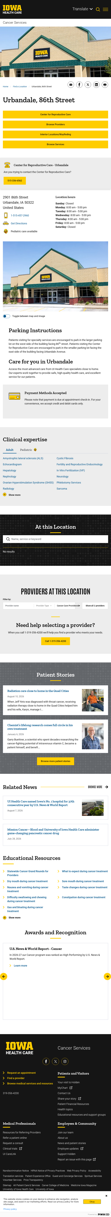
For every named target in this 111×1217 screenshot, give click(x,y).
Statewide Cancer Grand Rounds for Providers (27, 873)
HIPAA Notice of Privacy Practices (48, 1170)
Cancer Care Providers (66, 606)
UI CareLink (9, 1153)
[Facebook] (46, 1061)
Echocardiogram (12, 464)
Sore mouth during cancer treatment (83, 881)
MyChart (63, 1087)
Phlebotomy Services (69, 482)
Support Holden (66, 1153)
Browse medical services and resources (30, 1083)
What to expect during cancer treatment (85, 871)
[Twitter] (55, 1061)
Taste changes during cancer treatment (84, 887)
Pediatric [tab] (26, 450)
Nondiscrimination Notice (16, 1170)
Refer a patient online (15, 1137)
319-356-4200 (11, 1093)
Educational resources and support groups (82, 1114)
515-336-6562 (15, 180)
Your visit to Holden (69, 1082)
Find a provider (15, 1078)
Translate (80, 9)
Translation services (13, 1176)
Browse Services (55, 144)
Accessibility (94, 1170)
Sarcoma (62, 488)
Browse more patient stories (55, 761)
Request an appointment (21, 1072)
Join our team (65, 1132)
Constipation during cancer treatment (83, 897)
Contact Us (64, 1093)
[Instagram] (65, 1061)
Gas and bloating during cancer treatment (25, 909)
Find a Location (20, 86)
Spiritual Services (93, 1176)
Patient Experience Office (37, 1176)
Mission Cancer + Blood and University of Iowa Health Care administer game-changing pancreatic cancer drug (53, 831)
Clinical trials (10, 1148)
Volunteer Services (12, 1180)
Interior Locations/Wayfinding (55, 134)
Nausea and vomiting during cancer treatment (27, 889)
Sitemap (7, 1185)
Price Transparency (33, 1180)
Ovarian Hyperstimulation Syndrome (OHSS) (28, 482)
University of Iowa (45, 1189)
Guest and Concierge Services (67, 1176)
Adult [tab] (9, 450)
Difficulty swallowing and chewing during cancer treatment (26, 899)
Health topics (65, 1109)
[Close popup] (106, 1196)
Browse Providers (55, 124)
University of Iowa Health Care (18, 1189)
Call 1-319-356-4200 (55, 641)
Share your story (67, 1098)
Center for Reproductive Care (55, 114)
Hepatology (9, 470)
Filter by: (7, 599)
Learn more (20, 965)
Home (5, 86)
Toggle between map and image (28, 316)
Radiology (8, 488)
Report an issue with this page (75, 1159)
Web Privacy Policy (76, 1170)
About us (63, 1137)
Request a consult (13, 1143)
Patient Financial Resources (73, 1103)
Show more (15, 495)
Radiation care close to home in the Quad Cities (38, 691)
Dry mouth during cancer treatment (27, 881)
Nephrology (9, 476)
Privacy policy (10, 1209)
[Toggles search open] (99, 9)
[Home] (14, 9)
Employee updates (68, 1148)
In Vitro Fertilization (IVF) (71, 470)
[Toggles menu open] (105, 9)
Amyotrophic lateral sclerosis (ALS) (23, 458)
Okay (92, 1201)
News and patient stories (72, 1143)
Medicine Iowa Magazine (83, 1185)
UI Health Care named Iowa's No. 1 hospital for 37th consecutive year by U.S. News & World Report (40, 803)
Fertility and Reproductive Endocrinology (80, 464)
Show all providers (95, 606)
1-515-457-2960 (20, 215)
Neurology (63, 476)
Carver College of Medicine (55, 1185)
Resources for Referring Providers (22, 1132)
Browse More (95, 787)
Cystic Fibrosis (65, 458)
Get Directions (19, 223)
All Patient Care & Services (26, 1185)
